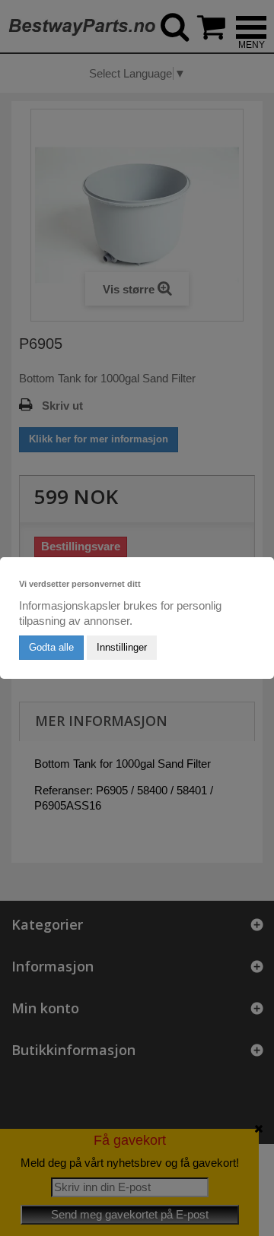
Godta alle (51, 647)
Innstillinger (122, 647)
